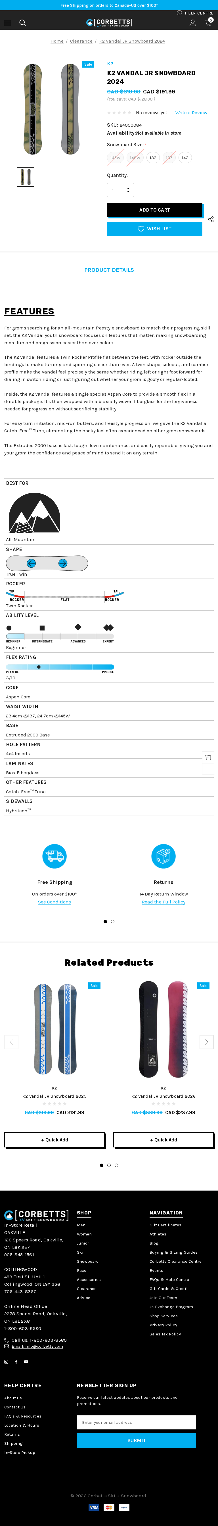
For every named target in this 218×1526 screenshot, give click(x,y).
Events (156, 1270)
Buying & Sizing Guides (174, 1252)
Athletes (158, 1234)
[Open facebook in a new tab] (17, 1361)
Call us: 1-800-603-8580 (39, 1340)
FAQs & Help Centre (169, 1279)
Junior (83, 1243)
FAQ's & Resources (22, 1416)
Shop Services (164, 1315)
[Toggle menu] (7, 23)
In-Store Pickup (19, 1452)
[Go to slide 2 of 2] (112, 921)
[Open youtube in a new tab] (27, 1361)
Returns (12, 1434)
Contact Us (15, 1407)
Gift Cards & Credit (169, 1288)
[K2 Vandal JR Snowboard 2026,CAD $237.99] (163, 1029)
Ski (80, 1252)
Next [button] (207, 1042)
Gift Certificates (165, 1225)
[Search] (22, 22)
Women (84, 1234)
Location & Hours (21, 1425)
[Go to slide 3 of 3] (116, 1165)
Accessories (89, 1279)
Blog (154, 1243)
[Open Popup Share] (211, 220)
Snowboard (88, 1261)
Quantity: (117, 175)
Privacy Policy (163, 1324)
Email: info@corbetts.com (37, 1346)
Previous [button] (11, 1042)
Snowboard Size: (126, 144)
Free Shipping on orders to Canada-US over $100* (109, 5)
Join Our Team (163, 1297)
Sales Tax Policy (165, 1334)
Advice (83, 1297)
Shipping (13, 1443)
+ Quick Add (54, 1140)
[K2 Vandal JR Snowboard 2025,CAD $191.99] (54, 1029)
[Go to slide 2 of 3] (109, 1165)
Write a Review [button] (191, 112)
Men (81, 1225)
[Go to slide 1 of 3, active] (101, 1165)
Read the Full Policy (163, 902)
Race (81, 1270)
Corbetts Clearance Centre (176, 1261)
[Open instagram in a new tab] (7, 1361)
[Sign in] (193, 23)
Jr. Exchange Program (171, 1306)
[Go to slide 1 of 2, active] (105, 921)
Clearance (87, 1288)
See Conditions (54, 902)
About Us (13, 1397)
